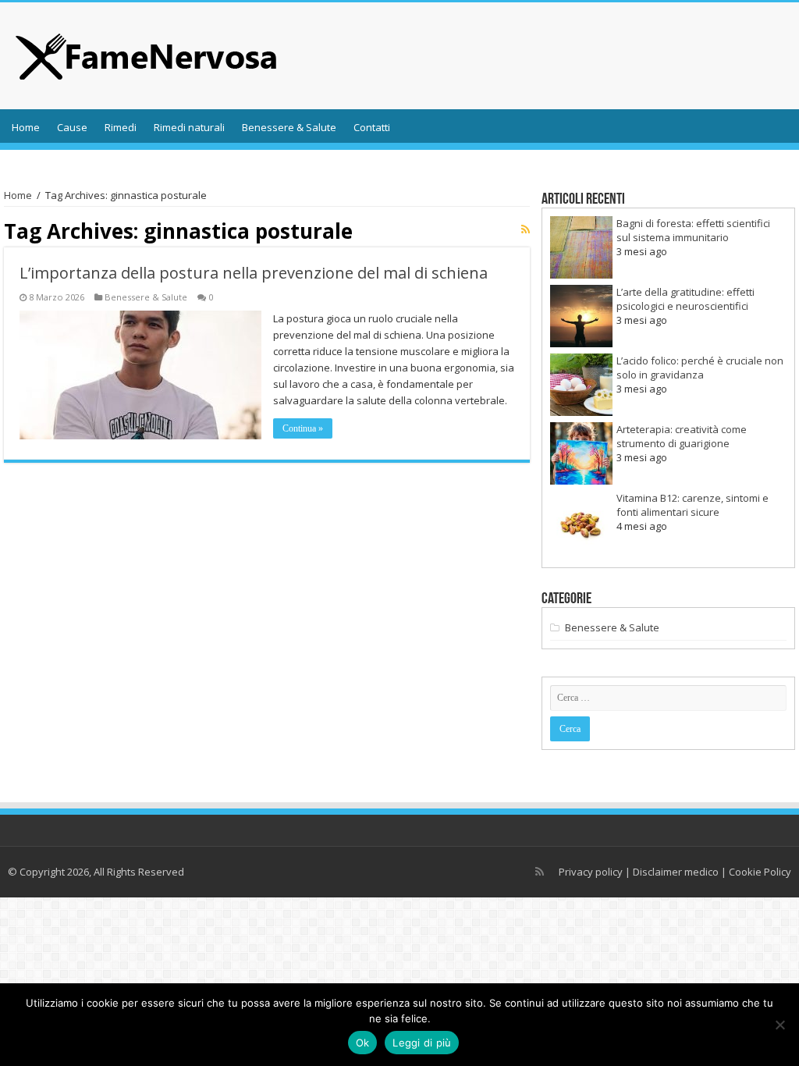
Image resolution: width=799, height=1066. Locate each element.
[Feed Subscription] (525, 229)
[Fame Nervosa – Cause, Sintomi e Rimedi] (147, 52)
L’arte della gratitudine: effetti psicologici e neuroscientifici (685, 299)
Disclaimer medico (676, 872)
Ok (363, 1042)
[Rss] (539, 871)
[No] (779, 1024)
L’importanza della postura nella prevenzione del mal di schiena (254, 272)
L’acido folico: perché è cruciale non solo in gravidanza (699, 368)
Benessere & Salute (289, 127)
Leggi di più (421, 1042)
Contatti (371, 127)
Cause (72, 127)
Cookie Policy (760, 872)
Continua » (302, 428)
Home (26, 127)
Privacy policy (591, 872)
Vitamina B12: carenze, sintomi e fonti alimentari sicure (692, 505)
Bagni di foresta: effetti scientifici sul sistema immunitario (693, 230)
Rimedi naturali (189, 127)
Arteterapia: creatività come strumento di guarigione (681, 436)
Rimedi (121, 127)
